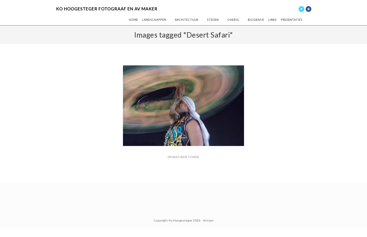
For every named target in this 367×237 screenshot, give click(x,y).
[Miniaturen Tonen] (183, 157)
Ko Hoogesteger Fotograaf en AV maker (107, 8)
